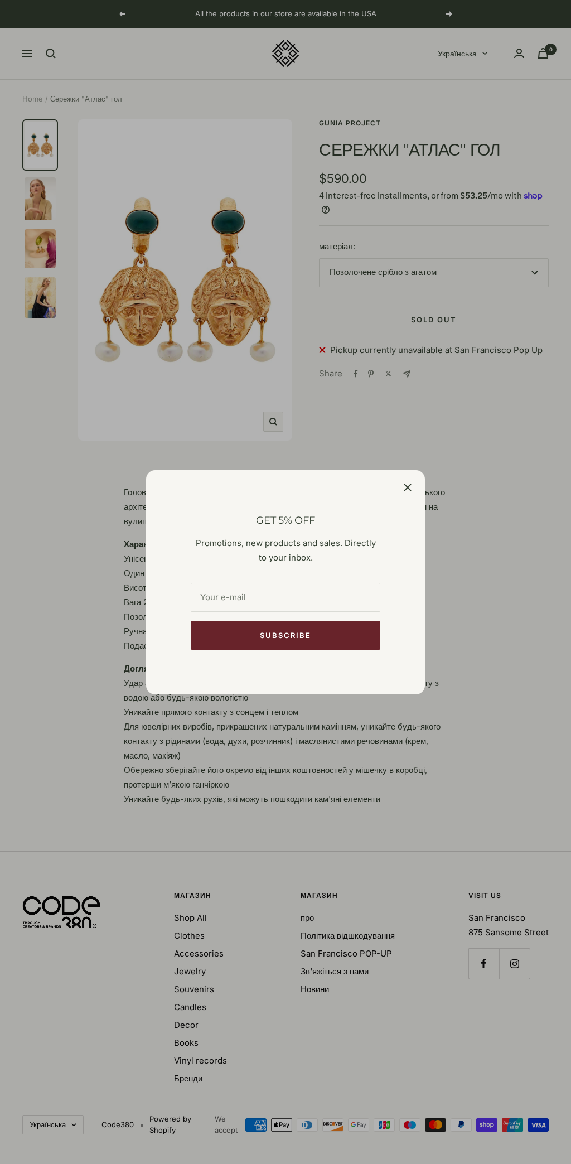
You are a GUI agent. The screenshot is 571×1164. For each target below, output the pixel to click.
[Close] (408, 487)
